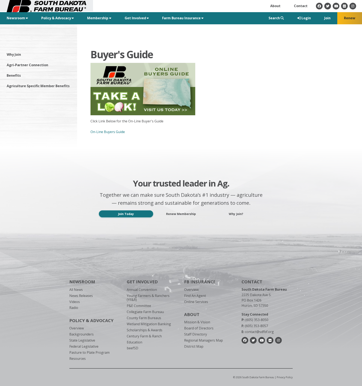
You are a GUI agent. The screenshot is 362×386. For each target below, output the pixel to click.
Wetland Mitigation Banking (149, 324)
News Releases (81, 295)
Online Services (196, 301)
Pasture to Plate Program (89, 352)
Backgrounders (81, 334)
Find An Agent (195, 295)
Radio (73, 307)
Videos (74, 301)
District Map (193, 346)
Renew (349, 18)
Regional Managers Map (203, 340)
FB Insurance (200, 282)
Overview (76, 328)
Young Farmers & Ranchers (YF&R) (148, 297)
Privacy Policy (285, 377)
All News (76, 289)
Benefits (14, 75)
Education (134, 342)
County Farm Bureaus (144, 318)
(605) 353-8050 (255, 319)
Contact (301, 6)
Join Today (126, 214)
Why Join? (236, 214)
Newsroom (82, 282)
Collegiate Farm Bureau (145, 312)
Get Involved (142, 282)
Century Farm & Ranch (144, 336)
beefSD (132, 348)
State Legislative (82, 340)
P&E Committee (139, 305)
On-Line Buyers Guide (107, 132)
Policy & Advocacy (91, 320)
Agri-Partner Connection (27, 65)
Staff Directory (195, 334)
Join (327, 18)
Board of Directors (198, 328)
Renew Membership (181, 214)
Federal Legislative (83, 346)
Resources (77, 358)
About (275, 6)
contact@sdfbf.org (258, 331)
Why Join (14, 54)
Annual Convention (142, 289)
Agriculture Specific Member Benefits (38, 86)
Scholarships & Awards (144, 330)
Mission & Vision (197, 322)
